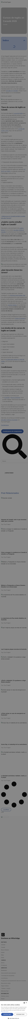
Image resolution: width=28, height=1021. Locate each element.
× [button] (26, 1002)
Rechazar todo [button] (20, 1014)
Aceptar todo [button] (7, 1014)
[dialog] (14, 1011)
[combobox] (24, 1003)
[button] (14, 1018)
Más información (5, 1011)
